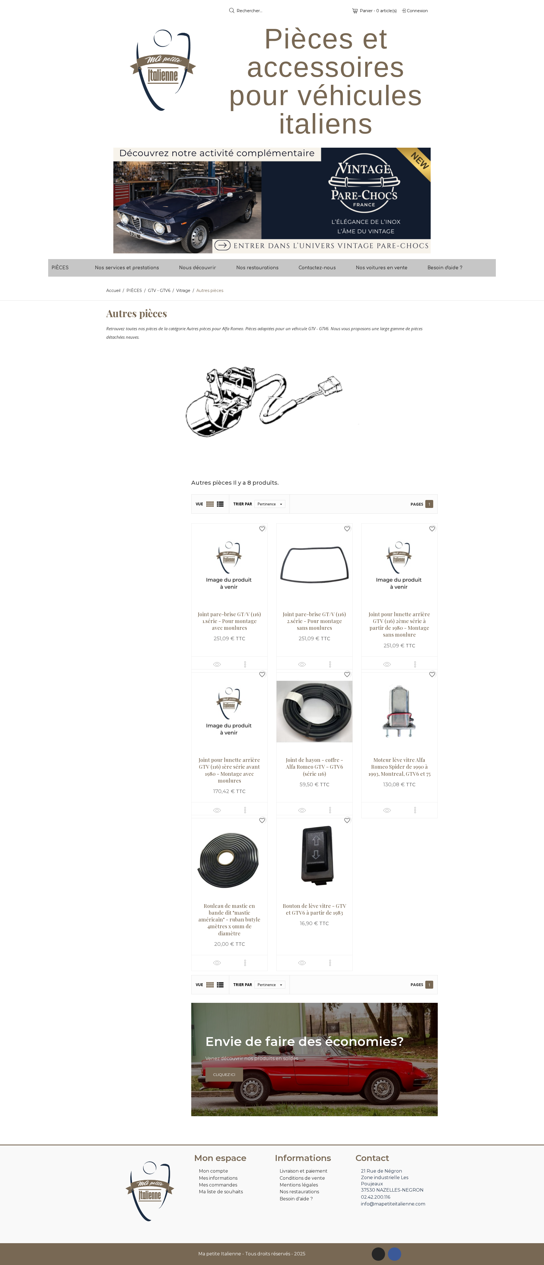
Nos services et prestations (127, 267)
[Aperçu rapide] (217, 664)
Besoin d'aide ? (445, 267)
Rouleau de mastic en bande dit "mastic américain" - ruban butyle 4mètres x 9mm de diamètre (229, 919)
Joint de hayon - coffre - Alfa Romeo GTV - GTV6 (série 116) (314, 767)
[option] (272, 200)
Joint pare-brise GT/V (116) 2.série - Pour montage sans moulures (314, 621)
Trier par (242, 504)
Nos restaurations (257, 267)
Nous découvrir (197, 267)
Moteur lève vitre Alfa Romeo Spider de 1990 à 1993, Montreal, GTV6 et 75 (399, 767)
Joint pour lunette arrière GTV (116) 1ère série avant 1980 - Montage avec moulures (229, 770)
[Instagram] (378, 1254)
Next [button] (422, 200)
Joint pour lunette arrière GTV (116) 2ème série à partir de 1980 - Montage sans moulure (399, 624)
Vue (199, 504)
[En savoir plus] (245, 664)
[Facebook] (394, 1254)
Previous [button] (122, 200)
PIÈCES (60, 267)
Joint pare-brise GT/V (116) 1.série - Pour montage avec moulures (229, 621)
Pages (417, 504)
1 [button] (269, 249)
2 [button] (275, 249)
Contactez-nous (317, 267)
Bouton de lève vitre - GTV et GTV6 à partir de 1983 (314, 909)
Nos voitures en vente (381, 267)
